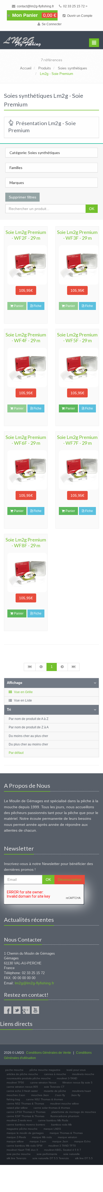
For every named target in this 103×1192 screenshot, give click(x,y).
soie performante (47, 1154)
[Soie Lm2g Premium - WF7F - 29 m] (77, 470)
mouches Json (40, 1095)
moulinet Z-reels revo (19, 1120)
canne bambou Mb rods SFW (24, 1145)
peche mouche (14, 1069)
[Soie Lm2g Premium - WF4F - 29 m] (25, 367)
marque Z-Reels (16, 1137)
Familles (16, 167)
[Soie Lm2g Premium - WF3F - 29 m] (77, 265)
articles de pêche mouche (22, 1074)
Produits (44, 68)
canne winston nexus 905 (22, 1086)
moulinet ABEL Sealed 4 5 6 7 (62, 1149)
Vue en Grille (23, 692)
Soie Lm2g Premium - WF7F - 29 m (77, 440)
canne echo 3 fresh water (22, 1090)
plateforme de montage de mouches (74, 1112)
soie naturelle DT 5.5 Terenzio (50, 1158)
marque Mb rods (42, 1137)
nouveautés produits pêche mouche (29, 1078)
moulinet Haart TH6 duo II (22, 1149)
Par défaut (16, 753)
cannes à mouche (55, 1074)
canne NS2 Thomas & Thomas (25, 1103)
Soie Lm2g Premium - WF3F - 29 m (77, 235)
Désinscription (69, 879)
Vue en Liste (22, 700)
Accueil (25, 68)
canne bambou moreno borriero (26, 1124)
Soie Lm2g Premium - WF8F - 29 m (26, 542)
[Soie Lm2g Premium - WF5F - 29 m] (77, 367)
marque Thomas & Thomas (66, 1133)
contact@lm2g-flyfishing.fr (35, 6)
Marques (17, 182)
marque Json (60, 1141)
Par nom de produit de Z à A (29, 727)
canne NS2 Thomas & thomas (44, 1099)
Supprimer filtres (22, 197)
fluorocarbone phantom (64, 1116)
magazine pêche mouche (22, 1128)
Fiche (37, 306)
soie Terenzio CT (54, 1086)
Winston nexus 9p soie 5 (77, 1082)
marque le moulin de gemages (25, 1133)
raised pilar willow (17, 1107)
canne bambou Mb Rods (53, 1120)
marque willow (15, 1141)
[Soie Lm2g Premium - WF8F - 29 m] (25, 572)
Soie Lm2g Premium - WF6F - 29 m (26, 440)
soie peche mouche (19, 1154)
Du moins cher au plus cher (28, 736)
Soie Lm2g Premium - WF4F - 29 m (26, 337)
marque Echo (82, 1141)
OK (91, 209)
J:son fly (60, 1095)
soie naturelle (71, 1154)
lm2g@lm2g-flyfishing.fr (34, 983)
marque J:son (38, 1141)
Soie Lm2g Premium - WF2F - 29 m (26, 235)
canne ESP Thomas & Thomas (25, 1116)
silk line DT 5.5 (84, 1158)
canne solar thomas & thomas (52, 1107)
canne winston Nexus (43, 1082)
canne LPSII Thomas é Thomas (26, 1112)
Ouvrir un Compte (79, 16)
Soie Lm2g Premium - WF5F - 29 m (77, 337)
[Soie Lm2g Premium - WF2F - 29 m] (25, 265)
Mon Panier (33, 15)
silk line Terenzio (16, 1158)
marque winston (67, 1137)
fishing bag (13, 1099)
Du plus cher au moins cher (28, 744)
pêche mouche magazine (45, 1069)
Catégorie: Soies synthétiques (35, 152)
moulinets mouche (83, 1074)
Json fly (75, 1095)
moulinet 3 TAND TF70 (62, 1145)
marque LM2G (52, 1128)
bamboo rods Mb (61, 1124)
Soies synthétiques (72, 68)
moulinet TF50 (15, 1082)
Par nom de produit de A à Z (28, 719)
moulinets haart (81, 1090)
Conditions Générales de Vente (48, 1053)
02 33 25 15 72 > (74, 6)
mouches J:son (16, 1095)
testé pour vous (76, 1069)
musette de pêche (55, 1090)
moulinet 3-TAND (67, 1078)
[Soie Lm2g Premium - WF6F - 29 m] (25, 470)
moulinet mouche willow (64, 1103)
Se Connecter (51, 24)
